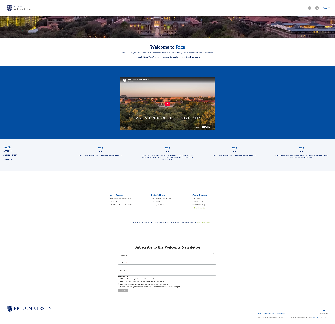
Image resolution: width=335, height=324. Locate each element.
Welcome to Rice (23, 9)
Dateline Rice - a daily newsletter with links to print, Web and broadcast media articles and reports (150, 287)
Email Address (124, 255)
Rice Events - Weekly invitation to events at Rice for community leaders (142, 281)
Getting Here (280, 314)
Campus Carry (324, 317)
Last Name (123, 270)
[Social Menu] (309, 8)
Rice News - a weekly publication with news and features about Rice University (144, 284)
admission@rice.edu (203, 222)
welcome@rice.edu (198, 208)
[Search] (317, 8)
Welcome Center (268, 314)
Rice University (21, 6)
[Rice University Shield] (9, 8)
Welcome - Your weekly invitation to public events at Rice (138, 279)
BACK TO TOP (324, 314)
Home (259, 314)
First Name (123, 263)
